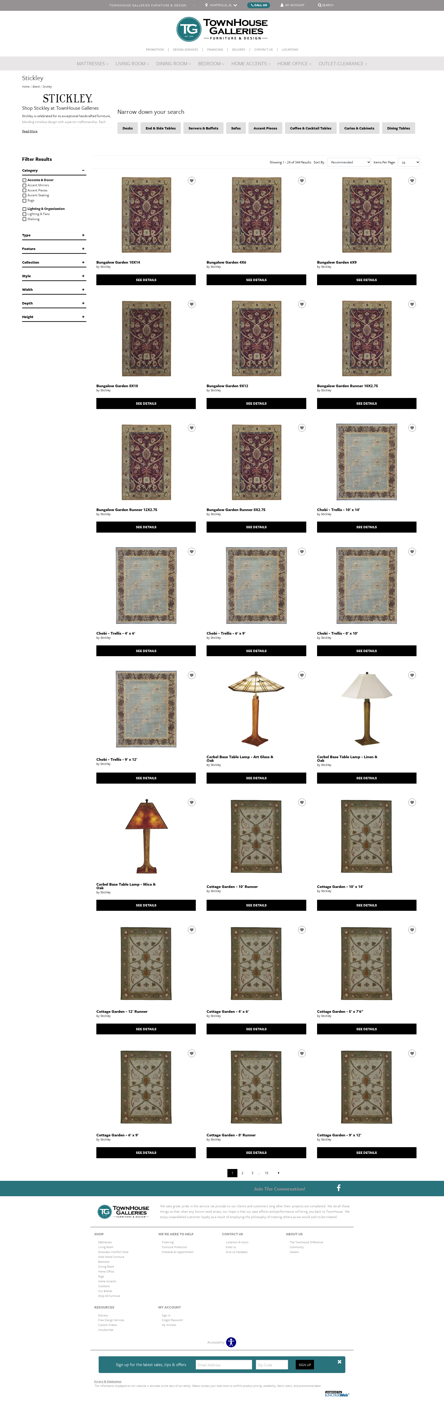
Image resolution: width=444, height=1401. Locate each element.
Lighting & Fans (38, 213)
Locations (290, 49)
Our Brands (105, 1291)
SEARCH (328, 5)
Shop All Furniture (109, 1295)
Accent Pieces (37, 190)
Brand (36, 86)
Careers (294, 1252)
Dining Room (171, 63)
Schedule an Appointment (177, 1252)
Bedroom (209, 63)
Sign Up (305, 1364)
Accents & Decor (40, 180)
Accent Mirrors (38, 185)
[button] (339, 1362)
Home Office (293, 63)
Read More (30, 131)
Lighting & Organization (46, 208)
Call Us (260, 5)
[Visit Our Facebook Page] (339, 1188)
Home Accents (249, 63)
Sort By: (319, 162)
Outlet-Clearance (341, 63)
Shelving (33, 219)
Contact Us (263, 49)
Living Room (130, 63)
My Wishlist (169, 1325)
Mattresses (91, 63)
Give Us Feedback (237, 1252)
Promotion (155, 49)
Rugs (30, 200)
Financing (215, 49)
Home (26, 86)
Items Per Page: (385, 162)
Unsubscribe (105, 1330)
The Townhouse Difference (306, 1242)
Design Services (185, 49)
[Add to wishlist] (192, 180)
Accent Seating (38, 195)
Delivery (238, 49)
